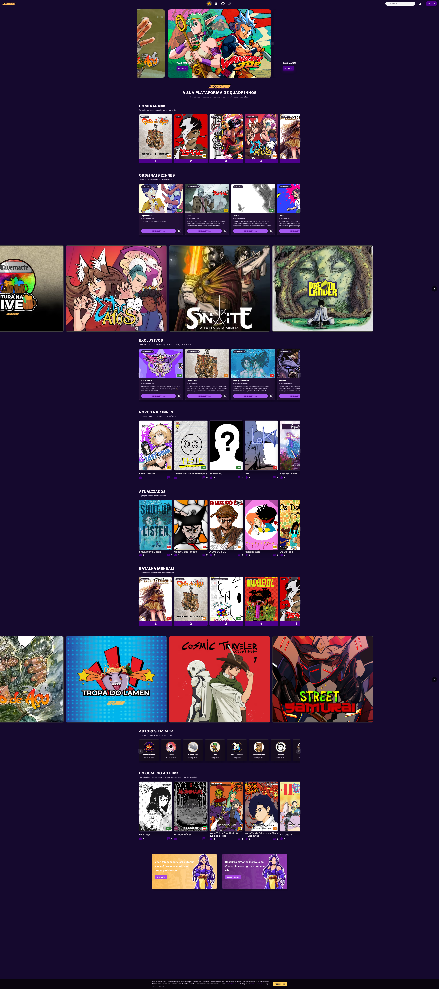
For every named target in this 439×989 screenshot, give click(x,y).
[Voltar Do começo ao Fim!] (140, 812)
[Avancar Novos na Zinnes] (298, 451)
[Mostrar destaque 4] (217, 75)
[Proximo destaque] (272, 43)
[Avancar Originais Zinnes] (298, 210)
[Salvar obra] (179, 231)
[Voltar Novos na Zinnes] (140, 451)
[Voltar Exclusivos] (140, 375)
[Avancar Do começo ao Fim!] (298, 812)
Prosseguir (280, 984)
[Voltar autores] (140, 751)
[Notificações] (419, 3)
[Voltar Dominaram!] (140, 139)
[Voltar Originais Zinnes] (140, 210)
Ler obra (180, 68)
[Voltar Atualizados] (140, 529)
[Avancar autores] (298, 751)
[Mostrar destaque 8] (224, 75)
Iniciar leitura (158, 231)
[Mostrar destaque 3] (215, 75)
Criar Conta (161, 877)
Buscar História (233, 877)
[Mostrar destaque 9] (226, 75)
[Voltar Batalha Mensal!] (140, 602)
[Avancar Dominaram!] (298, 139)
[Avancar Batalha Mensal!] (298, 602)
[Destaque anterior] (166, 43)
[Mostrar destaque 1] (212, 75)
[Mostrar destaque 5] (218, 75)
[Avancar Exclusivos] (298, 375)
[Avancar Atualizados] (298, 529)
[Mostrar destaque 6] (220, 75)
